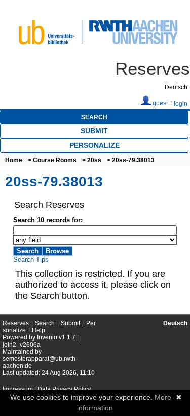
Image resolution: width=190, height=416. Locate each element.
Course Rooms (55, 160)
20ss (94, 160)
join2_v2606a (22, 344)
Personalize (94, 145)
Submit (94, 131)
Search (94, 117)
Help (38, 330)
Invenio (47, 337)
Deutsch (176, 87)
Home (13, 160)
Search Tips (31, 259)
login (180, 104)
